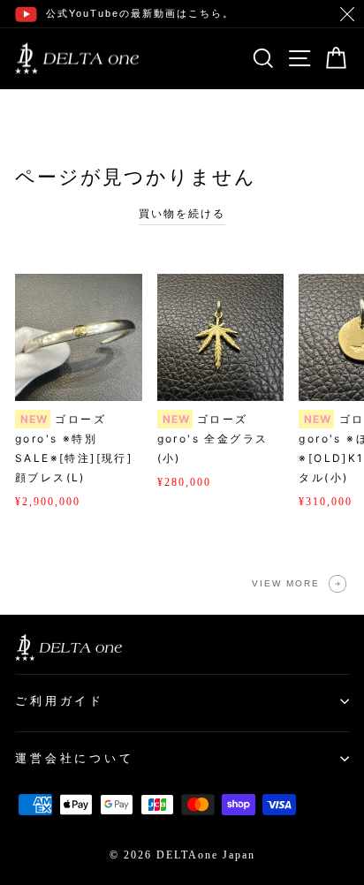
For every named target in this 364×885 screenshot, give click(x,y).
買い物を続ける (182, 214)
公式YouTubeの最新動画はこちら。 (140, 13)
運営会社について (74, 758)
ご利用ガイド (59, 700)
